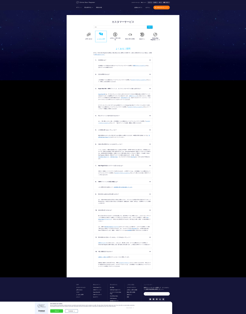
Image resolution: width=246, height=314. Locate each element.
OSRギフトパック (133, 95)
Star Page (133, 156)
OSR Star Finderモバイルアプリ (111, 226)
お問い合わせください (99, 54)
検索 (149, 27)
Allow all (57, 311)
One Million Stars (114, 296)
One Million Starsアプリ (103, 156)
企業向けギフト (138, 7)
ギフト (78, 7)
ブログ (149, 2)
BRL (160, 2)
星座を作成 (99, 7)
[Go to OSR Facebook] (156, 299)
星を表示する (87, 7)
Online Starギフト (125, 97)
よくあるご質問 (79, 294)
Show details (129, 307)
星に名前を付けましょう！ (161, 7)
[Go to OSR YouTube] (160, 299)
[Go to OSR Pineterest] (163, 299)
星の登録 (112, 287)
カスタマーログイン (131, 287)
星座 (128, 297)
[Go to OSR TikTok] (153, 299)
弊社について (143, 2)
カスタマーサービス (136, 2)
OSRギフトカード (102, 242)
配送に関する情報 (131, 292)
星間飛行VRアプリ (114, 300)
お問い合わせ (79, 289)
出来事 (154, 2)
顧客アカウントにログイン (139, 65)
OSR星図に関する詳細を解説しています (123, 187)
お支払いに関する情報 (132, 289)
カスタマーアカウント (124, 262)
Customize (70, 311)
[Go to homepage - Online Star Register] (85, 2)
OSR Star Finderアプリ (115, 289)
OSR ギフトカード (97, 294)
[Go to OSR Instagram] (150, 299)
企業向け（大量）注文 (103, 257)
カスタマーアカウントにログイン (138, 79)
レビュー (78, 297)
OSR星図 (129, 230)
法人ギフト (95, 297)
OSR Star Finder (114, 156)
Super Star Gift (101, 94)
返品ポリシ (129, 294)
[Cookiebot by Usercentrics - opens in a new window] (41, 311)
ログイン (148, 7)
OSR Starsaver (113, 298)
